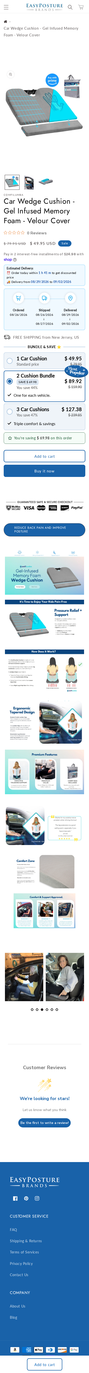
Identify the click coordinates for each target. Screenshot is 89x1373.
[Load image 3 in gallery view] (46, 182)
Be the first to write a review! (45, 1122)
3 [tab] (42, 1009)
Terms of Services (24, 1252)
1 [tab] (32, 1009)
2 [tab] (37, 1009)
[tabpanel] (24, 977)
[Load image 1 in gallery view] (12, 182)
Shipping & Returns (26, 1241)
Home (5, 21)
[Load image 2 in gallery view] (29, 182)
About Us (17, 1306)
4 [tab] (47, 1009)
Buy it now (44, 471)
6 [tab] (57, 1009)
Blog (13, 1317)
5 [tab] (52, 1009)
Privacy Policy (21, 1263)
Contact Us (19, 1275)
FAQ (13, 1230)
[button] (6, 7)
